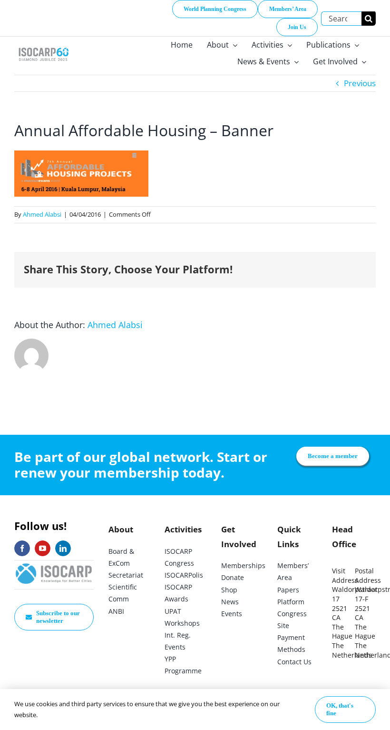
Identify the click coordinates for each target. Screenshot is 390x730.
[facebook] (22, 548)
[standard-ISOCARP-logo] (54, 564)
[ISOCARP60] (43, 46)
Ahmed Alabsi (42, 214)
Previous (360, 83)
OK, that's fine (339, 709)
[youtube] (42, 548)
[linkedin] (63, 548)
